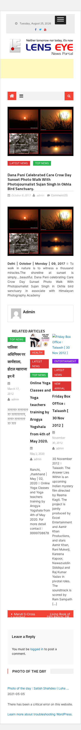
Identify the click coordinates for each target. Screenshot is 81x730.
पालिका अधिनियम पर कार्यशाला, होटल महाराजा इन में (17, 361)
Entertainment (65, 361)
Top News (42, 163)
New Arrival (59, 386)
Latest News (19, 163)
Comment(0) (59, 195)
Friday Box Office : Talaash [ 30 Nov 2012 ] (61, 410)
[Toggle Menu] (60, 20)
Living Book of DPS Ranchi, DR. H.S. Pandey (58, 614)
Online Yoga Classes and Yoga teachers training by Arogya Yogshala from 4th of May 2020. (40, 412)
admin (40, 195)
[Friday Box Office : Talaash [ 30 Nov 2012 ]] (62, 345)
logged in (36, 649)
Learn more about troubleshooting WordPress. (40, 714)
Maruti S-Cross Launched (23, 614)
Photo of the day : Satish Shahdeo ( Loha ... (38, 688)
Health (37, 352)
